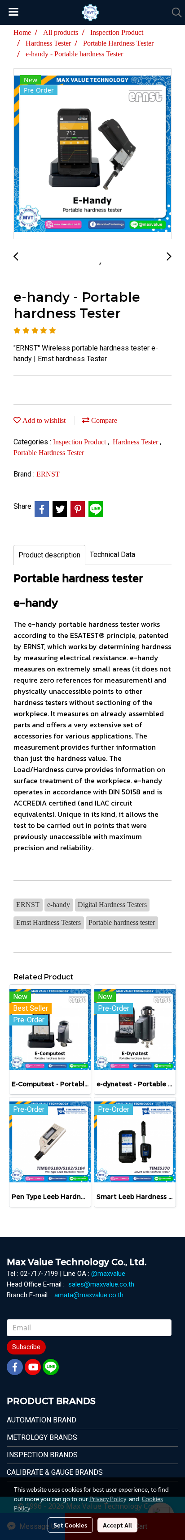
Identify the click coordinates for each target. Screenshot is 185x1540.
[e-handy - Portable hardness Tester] (92, 154)
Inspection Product (80, 442)
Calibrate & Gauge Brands (55, 1472)
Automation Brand (41, 1420)
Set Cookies (70, 1525)
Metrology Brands (42, 1437)
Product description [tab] (49, 555)
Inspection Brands (42, 1455)
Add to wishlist (43, 420)
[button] (174, 12)
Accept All (117, 1525)
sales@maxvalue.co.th (101, 1284)
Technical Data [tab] (112, 554)
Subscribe (26, 1346)
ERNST (48, 474)
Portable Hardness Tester (48, 452)
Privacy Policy (107, 1498)
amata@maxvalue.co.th (88, 1295)
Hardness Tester (136, 442)
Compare (103, 420)
